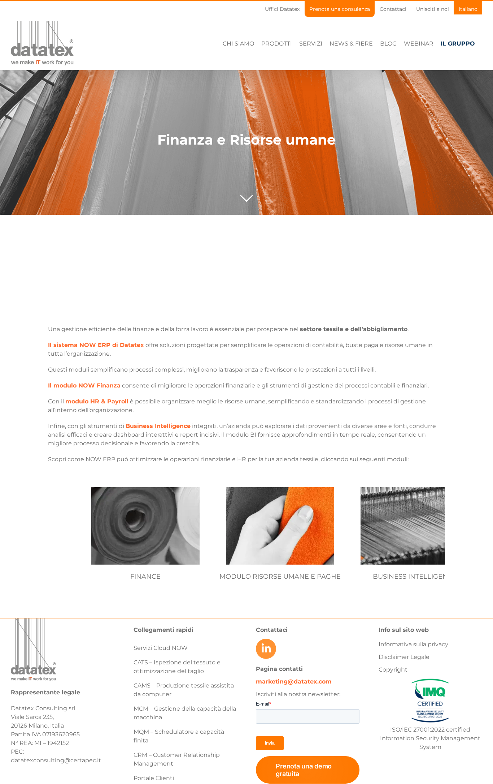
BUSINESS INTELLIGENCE (415, 576)
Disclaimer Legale (404, 657)
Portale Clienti (154, 778)
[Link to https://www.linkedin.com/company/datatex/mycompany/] (266, 649)
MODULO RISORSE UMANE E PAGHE (280, 576)
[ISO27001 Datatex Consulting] (430, 678)
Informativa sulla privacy (413, 644)
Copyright (393, 669)
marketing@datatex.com (294, 681)
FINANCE (145, 576)
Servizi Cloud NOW (161, 647)
